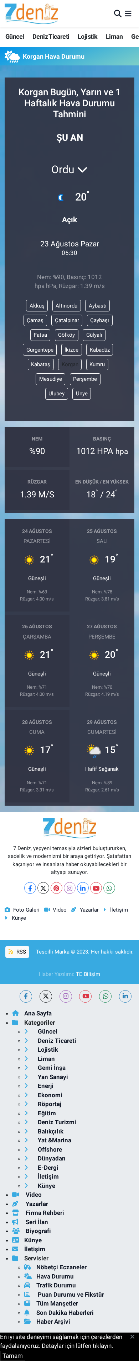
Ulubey (56, 393)
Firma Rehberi (44, 1212)
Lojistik (87, 36)
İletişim (119, 910)
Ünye (82, 393)
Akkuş (37, 306)
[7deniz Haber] (31, 13)
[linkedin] (125, 996)
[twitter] (46, 996)
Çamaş (35, 320)
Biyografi (37, 1230)
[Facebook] (30, 888)
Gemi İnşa (51, 1067)
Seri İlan (36, 1222)
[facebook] (26, 996)
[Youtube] (96, 888)
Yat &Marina (53, 1140)
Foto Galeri (26, 910)
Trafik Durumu (56, 1285)
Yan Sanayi (52, 1076)
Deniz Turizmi (56, 1122)
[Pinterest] (56, 888)
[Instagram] (70, 888)
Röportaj (48, 1104)
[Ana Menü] (128, 13)
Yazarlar (89, 910)
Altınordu (66, 306)
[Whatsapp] (109, 888)
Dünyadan (51, 1158)
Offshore (49, 1149)
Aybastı (98, 306)
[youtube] (85, 996)
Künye (19, 918)
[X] (43, 888)
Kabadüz (100, 350)
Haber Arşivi (53, 1321)
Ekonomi (49, 1095)
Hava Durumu (55, 1276)
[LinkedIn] (83, 888)
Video (60, 910)
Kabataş (40, 364)
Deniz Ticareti (51, 36)
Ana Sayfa (38, 1013)
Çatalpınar (67, 320)
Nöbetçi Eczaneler (61, 1267)
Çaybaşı (99, 320)
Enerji (44, 1085)
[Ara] (118, 13)
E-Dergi (47, 1167)
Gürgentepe (39, 350)
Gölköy (66, 335)
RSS (20, 952)
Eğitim (46, 1113)
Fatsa (40, 335)
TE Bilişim (88, 974)
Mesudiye (50, 379)
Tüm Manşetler (57, 1303)
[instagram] (66, 996)
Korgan (70, 364)
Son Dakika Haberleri (65, 1312)
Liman (114, 36)
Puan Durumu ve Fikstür (70, 1294)
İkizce (71, 350)
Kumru (97, 364)
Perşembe (85, 379)
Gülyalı (94, 335)
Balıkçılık (49, 1131)
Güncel (14, 36)
